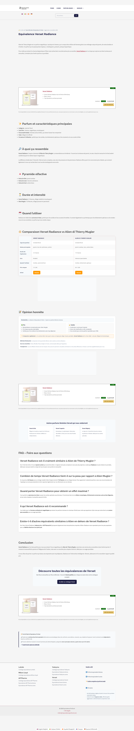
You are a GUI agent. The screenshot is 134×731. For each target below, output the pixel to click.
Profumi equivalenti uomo (94, 677)
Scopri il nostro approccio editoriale (30, 644)
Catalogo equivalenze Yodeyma (60, 670)
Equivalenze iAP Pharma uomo (27, 685)
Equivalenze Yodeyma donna (60, 672)
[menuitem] (22, 14)
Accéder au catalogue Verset (67, 582)
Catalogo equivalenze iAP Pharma (28, 681)
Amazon (36, 272)
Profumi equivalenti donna (94, 672)
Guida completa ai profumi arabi (96, 681)
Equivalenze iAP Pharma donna (27, 683)
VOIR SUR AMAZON (108, 104)
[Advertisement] (67, 290)
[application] (73, 8)
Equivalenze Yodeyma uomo (60, 674)
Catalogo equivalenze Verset (60, 680)
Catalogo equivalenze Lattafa (27, 670)
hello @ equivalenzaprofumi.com (67, 713)
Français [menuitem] (80, 729)
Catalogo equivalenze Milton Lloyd (28, 675)
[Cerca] (76, 15)
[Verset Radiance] (30, 98)
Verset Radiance (81, 51)
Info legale (67, 711)
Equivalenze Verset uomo (59, 685)
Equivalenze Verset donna (59, 682)
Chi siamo (90, 688)
